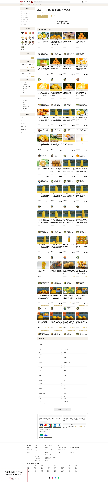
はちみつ (26, 39)
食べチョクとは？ (30, 447)
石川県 (28, 468)
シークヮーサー (42, 393)
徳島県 (48, 471)
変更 (32, 58)
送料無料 (25, 11)
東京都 (55, 467)
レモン (40, 388)
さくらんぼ (66, 349)
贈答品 (24, 102)
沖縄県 (69, 473)
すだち (40, 385)
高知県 (69, 471)
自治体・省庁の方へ (38, 460)
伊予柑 (65, 375)
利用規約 (46, 452)
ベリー (40, 347)
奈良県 (55, 470)
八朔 (64, 380)
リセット (28, 67)
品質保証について (30, 450)
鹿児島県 (62, 473)
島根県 (76, 470)
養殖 (23, 90)
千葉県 (48, 467)
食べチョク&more (72, 450)
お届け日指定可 (26, 21)
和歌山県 (62, 470)
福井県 (35, 468)
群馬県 (35, 467)
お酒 (33, 39)
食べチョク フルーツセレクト (74, 449)
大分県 (48, 473)
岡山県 (28, 471)
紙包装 (24, 110)
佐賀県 (28, 473)
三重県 (76, 468)
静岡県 (62, 468)
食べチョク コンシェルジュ (62, 449)
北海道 (28, 465)
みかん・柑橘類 (42, 403)
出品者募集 (36, 447)
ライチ (40, 401)
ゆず (64, 383)
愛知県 (69, 468)
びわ (64, 365)
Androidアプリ (72, 452)
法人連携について (37, 458)
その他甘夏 (23, 123)
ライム (65, 388)
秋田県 (55, 465)
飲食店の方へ (29, 452)
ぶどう (40, 344)
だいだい (65, 393)
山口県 (42, 471)
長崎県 (35, 473)
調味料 (26, 44)
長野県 (48, 468)
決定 (32, 67)
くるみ (65, 398)
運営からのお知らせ (48, 450)
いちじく (41, 362)
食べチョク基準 (29, 449)
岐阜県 (55, 468)
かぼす (65, 385)
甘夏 (58, 23)
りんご (65, 341)
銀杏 (40, 396)
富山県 (76, 467)
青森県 (35, 465)
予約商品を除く (26, 24)
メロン (40, 349)
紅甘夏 (22, 132)
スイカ (65, 357)
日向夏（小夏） (42, 380)
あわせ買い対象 (26, 17)
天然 (23, 92)
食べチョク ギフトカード (62, 450)
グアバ (40, 398)
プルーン (65, 367)
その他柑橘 (66, 401)
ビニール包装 (25, 108)
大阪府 (42, 470)
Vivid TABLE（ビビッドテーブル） (75, 447)
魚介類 (30, 39)
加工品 (33, 44)
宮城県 (48, 465)
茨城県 (76, 465)
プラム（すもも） (67, 362)
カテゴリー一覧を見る (62, 409)
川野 (22, 117)
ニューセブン (23, 126)
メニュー (86, 2)
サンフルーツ (23, 120)
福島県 (69, 465)
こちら (44, 419)
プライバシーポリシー (48, 454)
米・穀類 (29, 44)
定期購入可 (25, 19)
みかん (65, 372)
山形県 (62, 465)
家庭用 (24, 104)
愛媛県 (62, 471)
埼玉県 (42, 467)
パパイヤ (41, 367)
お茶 (22, 44)
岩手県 (42, 465)
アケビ (40, 370)
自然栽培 (24, 82)
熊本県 (42, 473)
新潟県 (69, 467)
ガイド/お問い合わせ (48, 449)
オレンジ (41, 378)
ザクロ (65, 396)
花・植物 (22, 49)
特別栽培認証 (25, 100)
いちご (40, 341)
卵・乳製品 (22, 39)
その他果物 (66, 403)
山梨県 (42, 468)
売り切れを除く (26, 15)
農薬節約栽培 (25, 84)
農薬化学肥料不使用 (26, 86)
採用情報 (46, 460)
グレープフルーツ (67, 378)
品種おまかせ (23, 129)
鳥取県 (69, 470)
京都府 (35, 470)
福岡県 (76, 471)
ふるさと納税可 (26, 13)
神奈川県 (62, 467)
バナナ (40, 365)
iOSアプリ (59, 452)
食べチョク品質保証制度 (79, 426)
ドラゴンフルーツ (42, 372)
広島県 (35, 471)
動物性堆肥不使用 (26, 106)
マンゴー (65, 352)
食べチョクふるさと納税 (62, 447)
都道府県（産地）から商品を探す (33, 463)
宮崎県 (55, 473)
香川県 (55, 471)
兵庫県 (48, 470)
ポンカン (41, 383)
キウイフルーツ (42, 354)
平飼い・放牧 (25, 88)
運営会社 (46, 447)
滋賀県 (28, 470)
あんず (65, 370)
